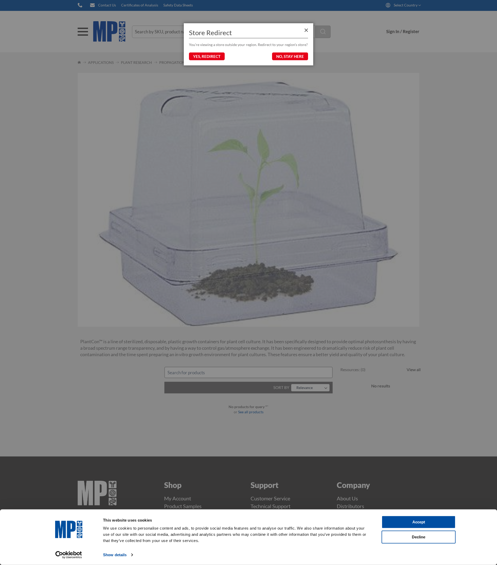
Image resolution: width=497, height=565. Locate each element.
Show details (115, 555)
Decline (418, 537)
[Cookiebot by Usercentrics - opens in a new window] (68, 555)
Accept (418, 522)
